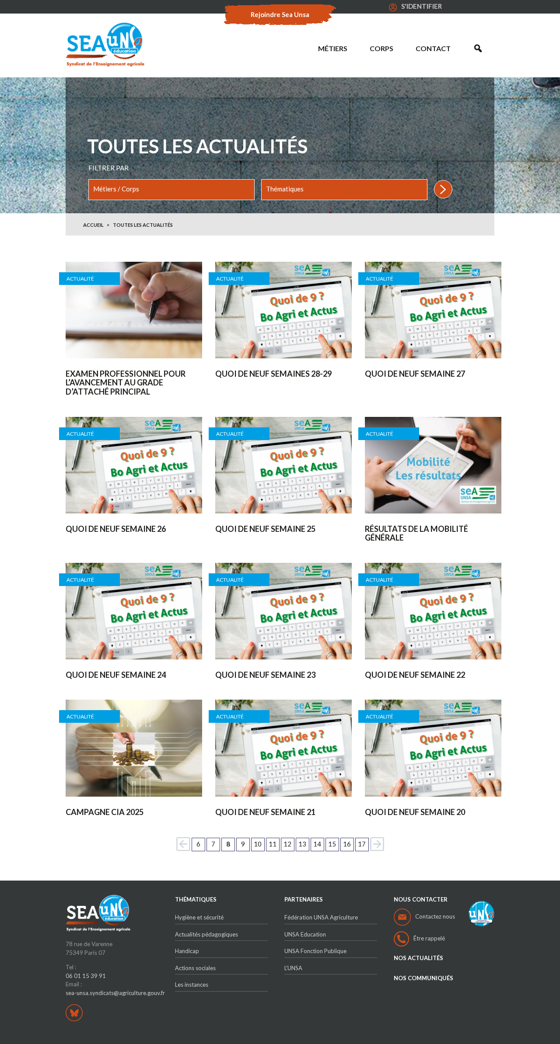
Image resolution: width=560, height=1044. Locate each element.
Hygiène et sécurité (199, 917)
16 (347, 844)
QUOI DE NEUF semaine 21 (265, 812)
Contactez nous (435, 916)
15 (332, 844)
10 (258, 844)
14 (317, 844)
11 (272, 844)
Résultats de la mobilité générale (416, 533)
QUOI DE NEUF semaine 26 (116, 529)
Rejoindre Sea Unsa (280, 14)
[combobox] (171, 189)
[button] (478, 48)
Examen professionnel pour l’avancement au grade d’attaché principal (126, 382)
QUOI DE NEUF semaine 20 (415, 812)
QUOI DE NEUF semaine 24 (116, 675)
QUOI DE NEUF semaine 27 (415, 373)
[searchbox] (171, 189)
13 (302, 844)
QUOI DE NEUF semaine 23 (265, 675)
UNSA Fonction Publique (315, 950)
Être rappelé (429, 938)
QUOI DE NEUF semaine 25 (265, 529)
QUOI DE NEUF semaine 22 (415, 675)
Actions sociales (195, 967)
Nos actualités (418, 958)
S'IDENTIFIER (421, 6)
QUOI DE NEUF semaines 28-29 (273, 373)
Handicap (187, 950)
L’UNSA (293, 967)
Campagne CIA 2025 (105, 812)
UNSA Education (305, 934)
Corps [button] (381, 48)
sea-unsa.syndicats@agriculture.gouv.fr (115, 992)
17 (362, 844)
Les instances (191, 984)
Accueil (93, 225)
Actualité (80, 278)
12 (287, 844)
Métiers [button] (332, 48)
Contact (433, 48)
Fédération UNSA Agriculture (321, 917)
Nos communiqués (423, 978)
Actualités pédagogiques (206, 934)
